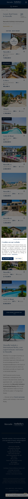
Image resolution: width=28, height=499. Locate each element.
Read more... (15, 254)
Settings (19, 258)
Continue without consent (19, 239)
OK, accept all (8, 258)
